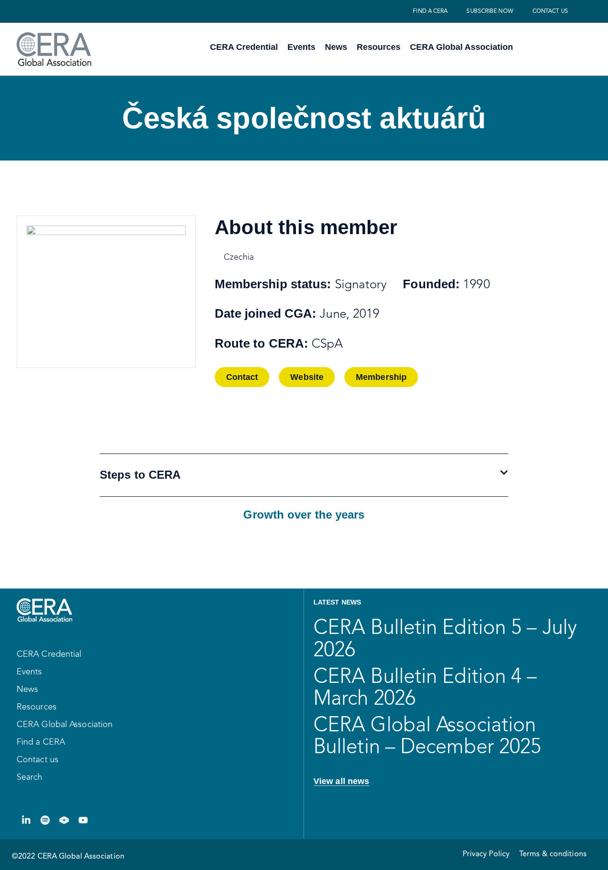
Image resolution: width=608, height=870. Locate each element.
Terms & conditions (553, 854)
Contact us (550, 11)
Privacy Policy (486, 854)
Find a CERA (430, 11)
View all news (341, 781)
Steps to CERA (140, 474)
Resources (378, 47)
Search (30, 777)
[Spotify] (45, 820)
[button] (242, 377)
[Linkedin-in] (26, 820)
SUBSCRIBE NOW (489, 11)
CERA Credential (244, 47)
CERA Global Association (461, 47)
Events (301, 47)
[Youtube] (83, 820)
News (336, 47)
